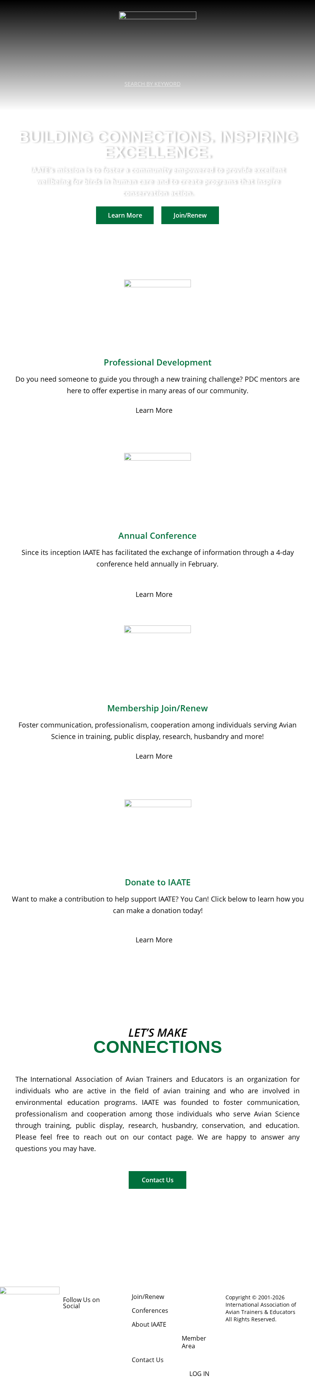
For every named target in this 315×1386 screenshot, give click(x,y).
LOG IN (199, 1373)
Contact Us (148, 1360)
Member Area (194, 1342)
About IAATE (149, 1324)
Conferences (150, 1310)
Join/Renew (148, 1296)
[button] (157, 97)
